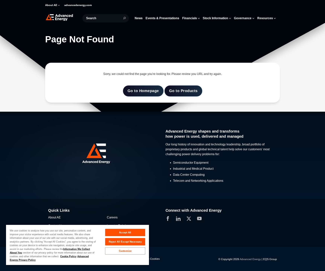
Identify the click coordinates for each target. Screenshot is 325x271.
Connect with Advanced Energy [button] (194, 210)
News (139, 18)
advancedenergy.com (78, 5)
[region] (77, 244)
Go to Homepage (143, 91)
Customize (125, 251)
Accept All (125, 232)
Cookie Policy (68, 256)
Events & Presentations (162, 18)
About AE (54, 217)
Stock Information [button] (215, 18)
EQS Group (270, 259)
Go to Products (183, 91)
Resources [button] (265, 18)
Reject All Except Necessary (125, 241)
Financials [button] (189, 18)
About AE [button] (51, 5)
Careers (112, 217)
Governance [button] (242, 18)
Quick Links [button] (59, 210)
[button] (103, 153)
